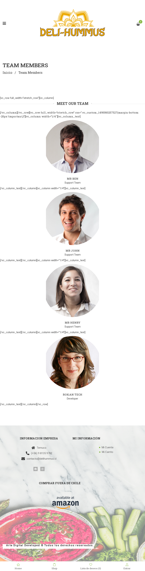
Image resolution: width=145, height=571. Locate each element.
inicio (7, 72)
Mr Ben (72, 178)
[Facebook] (35, 469)
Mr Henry (72, 322)
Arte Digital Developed (21, 545)
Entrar (126, 568)
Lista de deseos (90, 568)
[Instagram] (42, 469)
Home (18, 568)
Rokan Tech (72, 394)
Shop (54, 568)
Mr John (73, 250)
